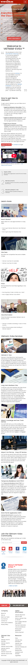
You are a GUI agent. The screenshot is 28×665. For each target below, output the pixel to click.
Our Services (4, 619)
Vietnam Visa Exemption (18, 640)
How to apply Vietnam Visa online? (21, 622)
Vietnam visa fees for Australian (10, 261)
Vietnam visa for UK (6, 652)
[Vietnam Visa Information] (14, 306)
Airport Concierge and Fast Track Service (12, 421)
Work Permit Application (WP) (11, 513)
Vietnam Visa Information (18, 644)
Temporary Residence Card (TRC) (12, 481)
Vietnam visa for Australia (5, 640)
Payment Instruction (20, 625)
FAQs (3, 283)
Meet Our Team (5, 617)
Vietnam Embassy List (21, 647)
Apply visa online (6, 144)
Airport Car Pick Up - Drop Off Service (14, 452)
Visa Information (6, 315)
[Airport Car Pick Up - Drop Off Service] (14, 443)
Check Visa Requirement (18, 649)
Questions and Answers (19, 652)
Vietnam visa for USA (6, 653)
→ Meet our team (12, 586)
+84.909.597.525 (18, 605)
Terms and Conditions (7, 622)
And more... (4, 655)
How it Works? (6, 219)
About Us (3, 613)
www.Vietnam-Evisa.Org (12, 54)
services (17, 73)
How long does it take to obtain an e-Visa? (13, 292)
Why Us (3, 615)
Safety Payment (19, 632)
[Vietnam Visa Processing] (14, 210)
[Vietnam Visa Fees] (14, 243)
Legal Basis (18, 655)
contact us (16, 144)
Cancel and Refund (20, 627)
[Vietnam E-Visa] (14, 346)
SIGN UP (24, 542)
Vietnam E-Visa (6, 355)
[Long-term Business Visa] (14, 376)
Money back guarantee (18, 629)
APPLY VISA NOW (13, 38)
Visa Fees (4, 252)
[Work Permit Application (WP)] (14, 503)
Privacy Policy (4, 624)
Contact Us (4, 620)
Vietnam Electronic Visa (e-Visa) (20, 615)
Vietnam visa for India (6, 646)
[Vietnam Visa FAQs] (14, 274)
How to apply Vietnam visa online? (11, 294)
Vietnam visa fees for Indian (9, 263)
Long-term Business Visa (9, 385)
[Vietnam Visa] (6, 2)
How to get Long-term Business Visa (11, 232)
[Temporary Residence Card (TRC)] (14, 472)
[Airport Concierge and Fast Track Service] (14, 411)
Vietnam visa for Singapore (5, 649)
